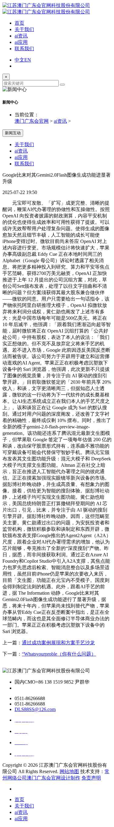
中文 (19, 59)
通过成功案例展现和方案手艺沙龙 (58, 642)
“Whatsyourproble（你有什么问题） (59, 653)
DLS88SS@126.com (35, 709)
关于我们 (24, 29)
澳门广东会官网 (32, 121)
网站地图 (69, 771)
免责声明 (91, 777)
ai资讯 (21, 35)
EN (27, 59)
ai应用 (21, 42)
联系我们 (24, 48)
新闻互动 (13, 133)
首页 (19, 23)
